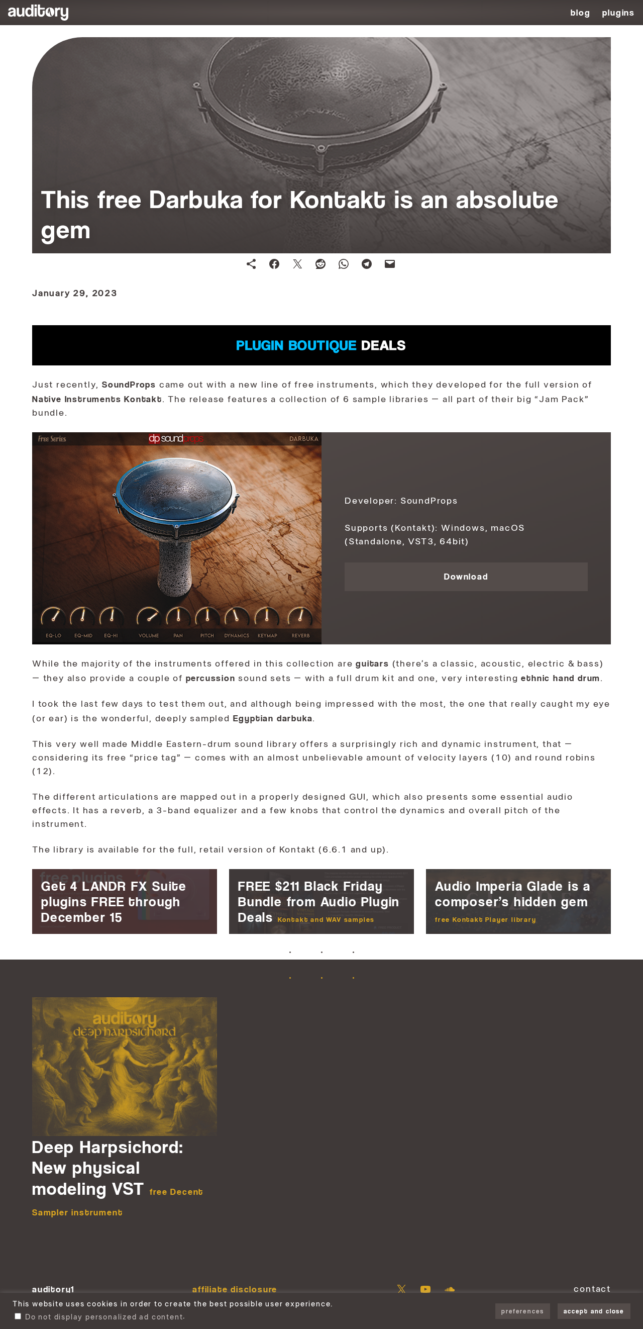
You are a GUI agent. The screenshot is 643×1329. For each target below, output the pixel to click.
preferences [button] (522, 1311)
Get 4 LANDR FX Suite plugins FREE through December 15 (114, 901)
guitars (372, 663)
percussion (211, 678)
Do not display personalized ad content (104, 1317)
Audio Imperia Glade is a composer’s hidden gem (513, 900)
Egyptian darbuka (273, 718)
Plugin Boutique (321, 344)
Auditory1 (53, 1289)
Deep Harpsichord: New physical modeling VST (117, 1176)
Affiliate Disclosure (234, 1289)
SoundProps (129, 384)
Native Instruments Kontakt (97, 399)
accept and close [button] (594, 1311)
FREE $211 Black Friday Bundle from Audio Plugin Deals (319, 901)
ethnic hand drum (560, 678)
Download (466, 576)
